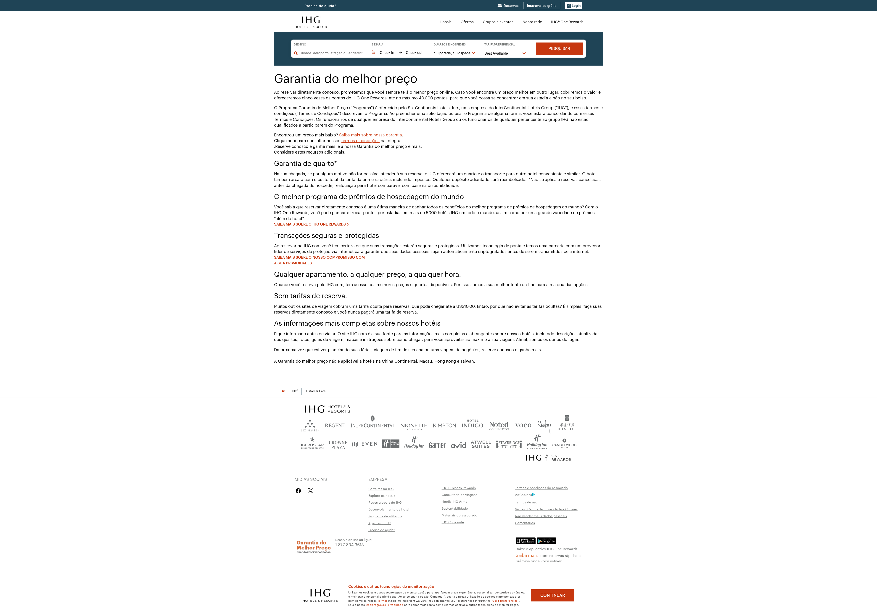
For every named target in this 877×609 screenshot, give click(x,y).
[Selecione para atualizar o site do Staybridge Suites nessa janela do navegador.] (509, 444)
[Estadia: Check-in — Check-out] (398, 52)
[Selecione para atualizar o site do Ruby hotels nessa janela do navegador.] (544, 424)
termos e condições (360, 141)
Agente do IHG (379, 523)
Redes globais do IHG (385, 502)
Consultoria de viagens (459, 494)
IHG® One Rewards (567, 21)
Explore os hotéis (381, 495)
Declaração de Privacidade (384, 604)
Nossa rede (532, 21)
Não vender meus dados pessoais (541, 515)
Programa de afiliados (385, 516)
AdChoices (523, 494)
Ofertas (467, 21)
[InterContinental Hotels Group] (310, 21)
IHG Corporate (453, 522)
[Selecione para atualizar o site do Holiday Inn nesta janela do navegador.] (414, 444)
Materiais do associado (459, 515)
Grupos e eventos (498, 21)
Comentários (525, 522)
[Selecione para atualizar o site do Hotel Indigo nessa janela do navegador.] (472, 424)
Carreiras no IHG (381, 488)
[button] (573, 5)
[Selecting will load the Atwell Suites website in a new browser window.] (481, 444)
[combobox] (330, 53)
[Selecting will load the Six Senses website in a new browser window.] (310, 424)
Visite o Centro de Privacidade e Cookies (546, 509)
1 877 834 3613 (349, 544)
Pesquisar (559, 49)
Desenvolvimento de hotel (388, 509)
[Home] (283, 391)
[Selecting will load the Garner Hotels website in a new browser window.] (437, 444)
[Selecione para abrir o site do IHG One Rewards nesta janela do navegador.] (548, 457)
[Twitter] (310, 490)
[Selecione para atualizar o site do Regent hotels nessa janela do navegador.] (335, 424)
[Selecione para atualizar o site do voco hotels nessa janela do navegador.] (523, 424)
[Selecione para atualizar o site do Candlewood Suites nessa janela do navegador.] (564, 444)
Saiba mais (527, 555)
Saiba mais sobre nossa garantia (370, 135)
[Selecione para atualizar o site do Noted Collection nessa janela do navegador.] (499, 424)
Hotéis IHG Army (454, 501)
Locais (446, 21)
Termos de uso (526, 502)
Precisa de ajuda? (320, 6)
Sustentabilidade (455, 508)
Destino (300, 44)
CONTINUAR (552, 595)
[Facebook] (299, 490)
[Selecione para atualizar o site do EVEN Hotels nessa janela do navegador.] (364, 444)
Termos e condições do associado (541, 487)
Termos (383, 600)
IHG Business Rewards (459, 487)
